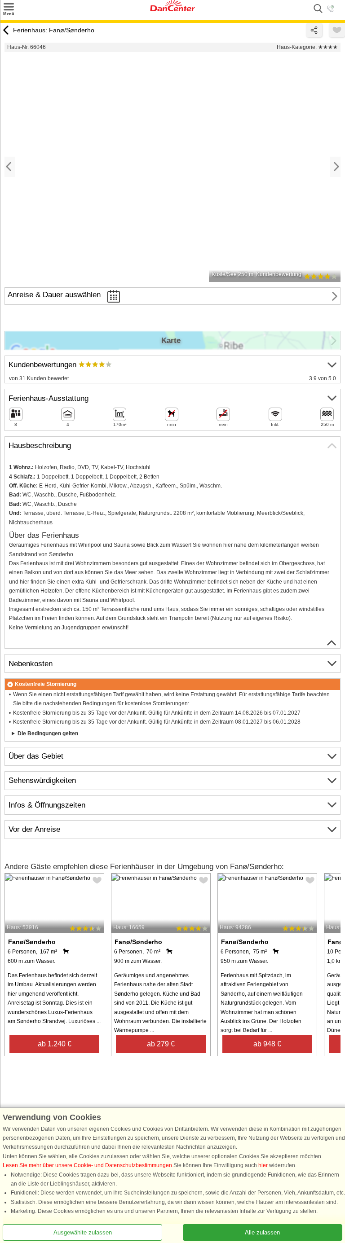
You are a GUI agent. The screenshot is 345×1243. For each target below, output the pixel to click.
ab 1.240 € (54, 1044)
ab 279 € (161, 1044)
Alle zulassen (262, 1232)
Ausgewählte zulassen (82, 1232)
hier (263, 1165)
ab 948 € (267, 1044)
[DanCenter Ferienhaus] (172, 9)
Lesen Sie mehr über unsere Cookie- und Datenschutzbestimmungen (87, 1165)
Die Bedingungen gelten (48, 733)
